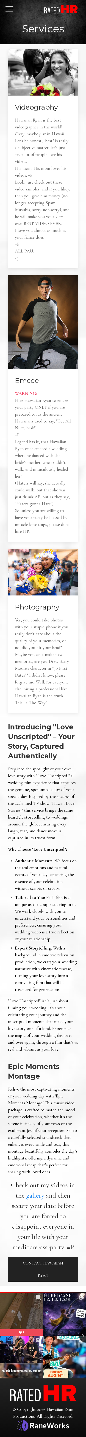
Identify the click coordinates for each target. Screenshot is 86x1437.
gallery (35, 1195)
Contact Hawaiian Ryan (43, 1269)
